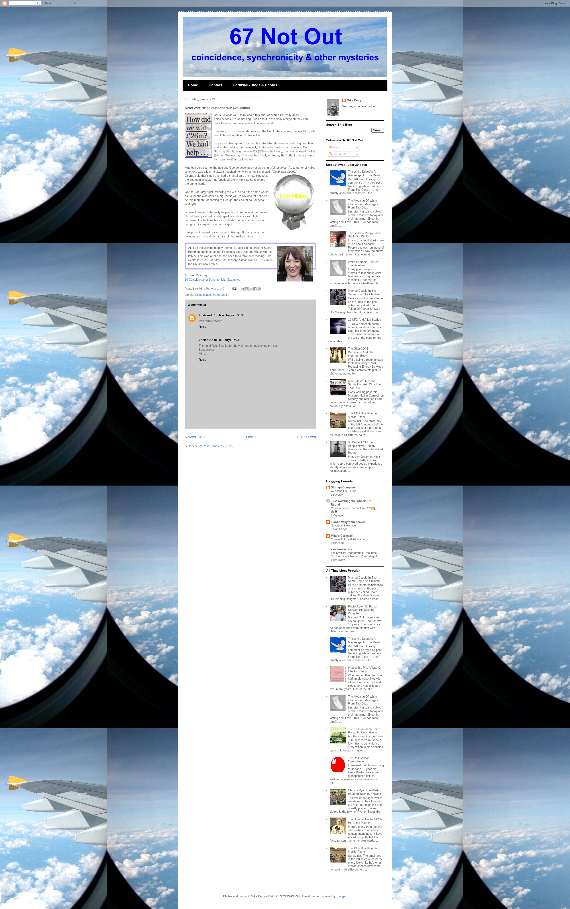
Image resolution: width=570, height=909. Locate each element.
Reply (202, 326)
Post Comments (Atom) (218, 446)
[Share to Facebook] (255, 289)
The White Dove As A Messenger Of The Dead (364, 173)
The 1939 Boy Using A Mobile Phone (362, 415)
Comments (339, 154)
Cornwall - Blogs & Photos (255, 85)
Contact (215, 85)
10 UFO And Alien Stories (364, 319)
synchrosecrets (341, 549)
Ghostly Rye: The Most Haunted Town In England (364, 792)
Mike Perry (354, 100)
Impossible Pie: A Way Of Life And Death (364, 669)
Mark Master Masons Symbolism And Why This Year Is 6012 (364, 384)
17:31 (235, 340)
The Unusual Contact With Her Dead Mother (365, 821)
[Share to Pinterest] (259, 289)
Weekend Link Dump (343, 491)
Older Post (306, 437)
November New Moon (344, 525)
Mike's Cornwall (342, 535)
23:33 (239, 315)
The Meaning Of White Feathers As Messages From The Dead (363, 204)
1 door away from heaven (348, 522)
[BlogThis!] (246, 289)
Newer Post (195, 437)
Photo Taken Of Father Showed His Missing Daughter (362, 610)
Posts (336, 147)
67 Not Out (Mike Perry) (215, 340)
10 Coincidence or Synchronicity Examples (212, 279)
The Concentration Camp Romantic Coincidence (364, 730)
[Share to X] (250, 289)
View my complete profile (358, 106)
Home (193, 85)
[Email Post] (234, 288)
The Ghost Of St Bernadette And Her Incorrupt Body (360, 352)
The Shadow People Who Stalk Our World (364, 234)
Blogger (341, 896)
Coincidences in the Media (212, 294)
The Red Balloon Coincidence (358, 759)
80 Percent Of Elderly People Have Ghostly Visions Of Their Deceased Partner (365, 447)
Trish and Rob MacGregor (216, 315)
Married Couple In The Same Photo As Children (364, 292)
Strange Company (343, 487)
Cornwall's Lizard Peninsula (348, 539)
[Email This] (242, 289)
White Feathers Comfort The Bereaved (363, 263)
